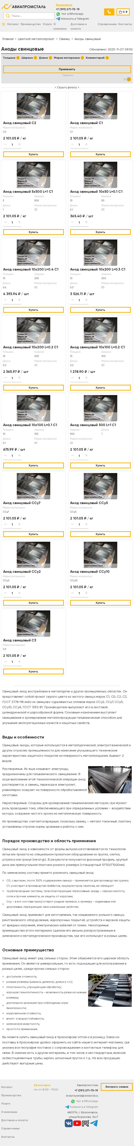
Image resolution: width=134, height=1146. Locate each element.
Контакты (7, 1136)
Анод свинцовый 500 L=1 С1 (93, 425)
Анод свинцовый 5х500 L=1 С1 (28, 191)
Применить (67, 69)
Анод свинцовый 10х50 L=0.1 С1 (96, 191)
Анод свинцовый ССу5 (89, 503)
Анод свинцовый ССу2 (22, 571)
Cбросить (67, 75)
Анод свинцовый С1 (86, 123)
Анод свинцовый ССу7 (22, 503)
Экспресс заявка (116, 1086)
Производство (11, 1095)
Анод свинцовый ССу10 (90, 571)
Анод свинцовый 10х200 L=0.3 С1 (97, 269)
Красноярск (64, 4)
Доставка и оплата (14, 1120)
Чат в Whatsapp (72, 13)
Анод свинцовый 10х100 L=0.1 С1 (30, 425)
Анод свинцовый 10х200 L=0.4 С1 (31, 269)
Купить (33, 154)
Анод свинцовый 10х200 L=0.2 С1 (30, 347)
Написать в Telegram (74, 18)
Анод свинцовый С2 (19, 123)
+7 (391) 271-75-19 (68, 9)
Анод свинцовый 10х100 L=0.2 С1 (97, 347)
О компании (9, 1112)
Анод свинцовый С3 (19, 640)
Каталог (7, 1087)
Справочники (10, 1128)
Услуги (5, 1103)
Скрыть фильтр (67, 87)
